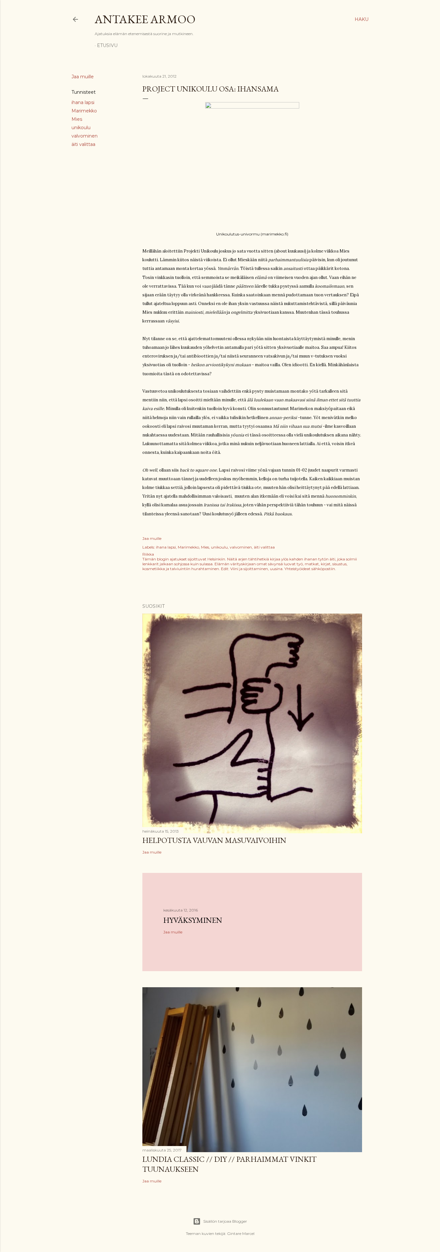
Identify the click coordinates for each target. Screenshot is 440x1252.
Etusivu (107, 45)
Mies (77, 119)
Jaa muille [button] (83, 77)
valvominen (85, 136)
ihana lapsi (83, 102)
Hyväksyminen (192, 920)
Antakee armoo (145, 19)
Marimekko (84, 111)
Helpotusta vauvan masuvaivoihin (214, 840)
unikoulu (81, 127)
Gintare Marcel (240, 1233)
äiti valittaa (83, 144)
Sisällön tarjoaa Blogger (225, 1221)
